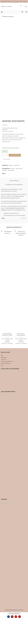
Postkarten (17, 165)
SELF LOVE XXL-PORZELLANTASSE (21, 334)
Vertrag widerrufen (14, 613)
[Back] (2, 12)
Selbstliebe (11, 170)
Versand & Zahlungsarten (7, 361)
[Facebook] (8, 616)
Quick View (12, 234)
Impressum (3, 359)
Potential (4, 170)
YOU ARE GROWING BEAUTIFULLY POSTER (7, 334)
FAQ (2, 365)
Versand (5, 129)
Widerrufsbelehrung (5, 363)
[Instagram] (12, 616)
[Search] (17, 6)
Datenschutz (4, 357)
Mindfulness (19, 168)
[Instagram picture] (5, 375)
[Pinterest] (19, 616)
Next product (26, 12)
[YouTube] (15, 616)
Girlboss (12, 168)
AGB (2, 355)
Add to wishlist (6, 159)
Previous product (22, 12)
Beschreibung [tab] (14, 180)
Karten (11, 165)
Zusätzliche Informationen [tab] (14, 184)
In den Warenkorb (15, 155)
